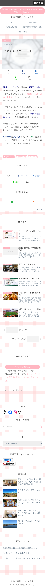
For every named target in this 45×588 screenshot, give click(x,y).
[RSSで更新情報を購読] (33, 202)
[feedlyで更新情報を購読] (12, 202)
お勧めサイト (10, 157)
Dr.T (31, 548)
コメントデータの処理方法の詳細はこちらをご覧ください (22, 377)
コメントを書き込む (22, 367)
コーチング (33, 157)
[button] (29, 78)
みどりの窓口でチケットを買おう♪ (15, 548)
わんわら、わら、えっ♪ (11, 553)
